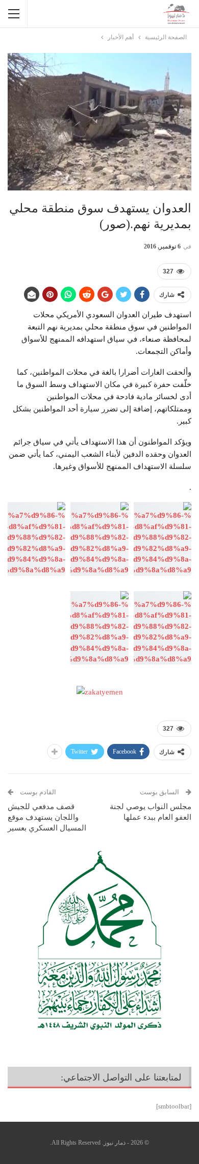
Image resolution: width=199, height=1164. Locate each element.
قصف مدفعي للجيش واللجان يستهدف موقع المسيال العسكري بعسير (47, 817)
